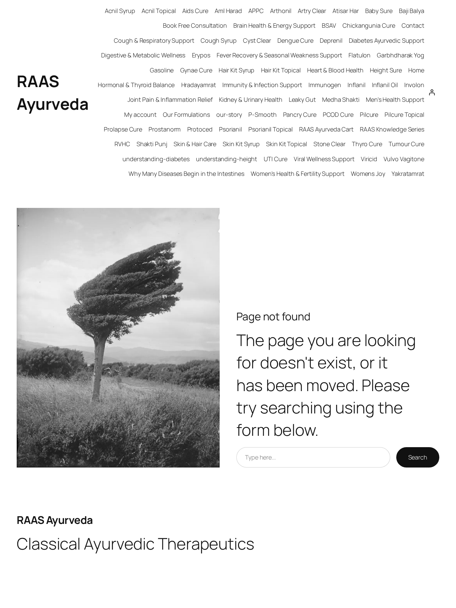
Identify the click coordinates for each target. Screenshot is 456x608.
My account (140, 114)
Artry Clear (312, 11)
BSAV (329, 25)
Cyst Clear (257, 40)
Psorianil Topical (270, 129)
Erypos (201, 55)
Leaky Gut (302, 99)
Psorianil (230, 129)
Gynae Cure (196, 70)
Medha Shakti (341, 99)
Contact (413, 25)
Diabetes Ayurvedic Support (386, 40)
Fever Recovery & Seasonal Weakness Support (279, 55)
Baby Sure (379, 11)
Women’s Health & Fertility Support (298, 174)
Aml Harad (228, 11)
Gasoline (162, 70)
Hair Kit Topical (281, 70)
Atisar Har (345, 11)
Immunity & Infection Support (262, 85)
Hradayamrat (198, 85)
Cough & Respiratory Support (154, 40)
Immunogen (324, 85)
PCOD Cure (338, 114)
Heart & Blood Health (335, 70)
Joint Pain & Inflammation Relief (170, 99)
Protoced (200, 129)
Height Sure (386, 70)
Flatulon (360, 55)
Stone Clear (329, 144)
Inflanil (356, 85)
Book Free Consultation (195, 25)
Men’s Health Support (395, 99)
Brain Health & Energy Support (274, 25)
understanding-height (226, 159)
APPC (256, 11)
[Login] (431, 92)
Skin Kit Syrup (241, 144)
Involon (414, 85)
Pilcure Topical (404, 114)
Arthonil (280, 11)
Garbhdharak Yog (400, 55)
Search (417, 457)
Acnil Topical (159, 11)
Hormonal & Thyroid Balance (136, 85)
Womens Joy (368, 174)
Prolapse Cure (123, 129)
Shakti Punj (152, 144)
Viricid (369, 159)
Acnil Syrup (120, 11)
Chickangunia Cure (369, 25)
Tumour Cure (406, 144)
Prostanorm (165, 129)
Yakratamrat (408, 174)
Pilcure (369, 114)
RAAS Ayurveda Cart (326, 129)
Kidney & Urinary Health (250, 99)
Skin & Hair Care (195, 144)
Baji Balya (411, 11)
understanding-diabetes (156, 159)
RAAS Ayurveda (55, 520)
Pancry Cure (299, 114)
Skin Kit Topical (286, 144)
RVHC (122, 144)
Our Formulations (186, 114)
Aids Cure (195, 11)
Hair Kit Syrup (237, 70)
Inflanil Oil (385, 85)
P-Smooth (262, 114)
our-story (229, 114)
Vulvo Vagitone (404, 159)
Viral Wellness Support (324, 159)
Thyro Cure (367, 144)
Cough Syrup (219, 40)
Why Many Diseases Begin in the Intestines (186, 174)
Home (416, 70)
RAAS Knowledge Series (392, 129)
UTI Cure (275, 159)
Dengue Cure (295, 40)
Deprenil (331, 40)
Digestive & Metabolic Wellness (143, 55)
